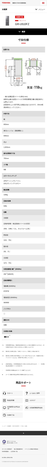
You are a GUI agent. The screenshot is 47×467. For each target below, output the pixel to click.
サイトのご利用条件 (7, 449)
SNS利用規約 (5, 451)
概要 (23, 32)
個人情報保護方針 (18, 449)
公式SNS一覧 (14, 451)
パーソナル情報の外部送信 (31, 449)
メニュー (41, 9)
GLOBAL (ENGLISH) (7, 457)
